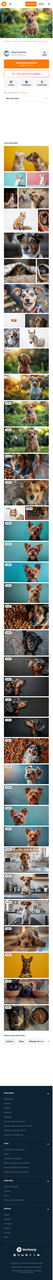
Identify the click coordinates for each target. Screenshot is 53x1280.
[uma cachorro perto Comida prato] (26, 1068)
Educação (8, 1220)
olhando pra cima (36, 1145)
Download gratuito (26, 63)
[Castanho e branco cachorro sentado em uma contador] (26, 963)
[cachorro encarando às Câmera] (26, 289)
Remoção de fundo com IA (15, 1233)
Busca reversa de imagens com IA (18, 1229)
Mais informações (12, 97)
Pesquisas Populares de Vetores (17, 1266)
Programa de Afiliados (13, 1262)
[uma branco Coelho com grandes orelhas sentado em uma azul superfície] (15, 178)
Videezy (7, 1211)
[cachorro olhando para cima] (16, 616)
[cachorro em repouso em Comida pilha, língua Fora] (26, 854)
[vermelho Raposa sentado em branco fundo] (20, 241)
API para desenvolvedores (14, 1224)
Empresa (7, 1216)
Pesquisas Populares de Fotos (16, 1271)
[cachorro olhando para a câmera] (26, 555)
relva (21, 1145)
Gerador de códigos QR (13, 1238)
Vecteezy (7, 1207)
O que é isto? (23, 93)
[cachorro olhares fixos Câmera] (26, 720)
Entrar (41, 4)
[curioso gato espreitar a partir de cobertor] (9, 264)
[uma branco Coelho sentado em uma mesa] (15, 194)
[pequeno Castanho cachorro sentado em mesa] (26, 877)
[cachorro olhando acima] (26, 581)
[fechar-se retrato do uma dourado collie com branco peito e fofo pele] (14, 602)
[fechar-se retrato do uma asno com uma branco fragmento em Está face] (18, 426)
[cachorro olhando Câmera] (26, 1121)
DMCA (6, 1257)
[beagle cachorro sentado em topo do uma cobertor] (36, 406)
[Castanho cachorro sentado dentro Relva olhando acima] (26, 450)
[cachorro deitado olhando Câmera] (26, 1042)
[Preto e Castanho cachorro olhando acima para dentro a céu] (26, 769)
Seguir (44, 55)
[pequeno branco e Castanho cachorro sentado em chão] (33, 197)
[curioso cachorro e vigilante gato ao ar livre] (19, 219)
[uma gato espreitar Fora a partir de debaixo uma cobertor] (20, 315)
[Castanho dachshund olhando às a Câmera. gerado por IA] (16, 404)
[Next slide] (43, 1145)
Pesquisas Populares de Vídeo (16, 1275)
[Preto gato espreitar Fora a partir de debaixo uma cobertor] (10, 340)
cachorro (10, 1145)
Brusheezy (8, 1202)
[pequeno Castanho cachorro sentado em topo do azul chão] (26, 634)
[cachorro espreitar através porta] (14, 389)
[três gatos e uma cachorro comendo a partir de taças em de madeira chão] (26, 1095)
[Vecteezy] (3, 3)
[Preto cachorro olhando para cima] (26, 746)
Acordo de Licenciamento (14, 1253)
